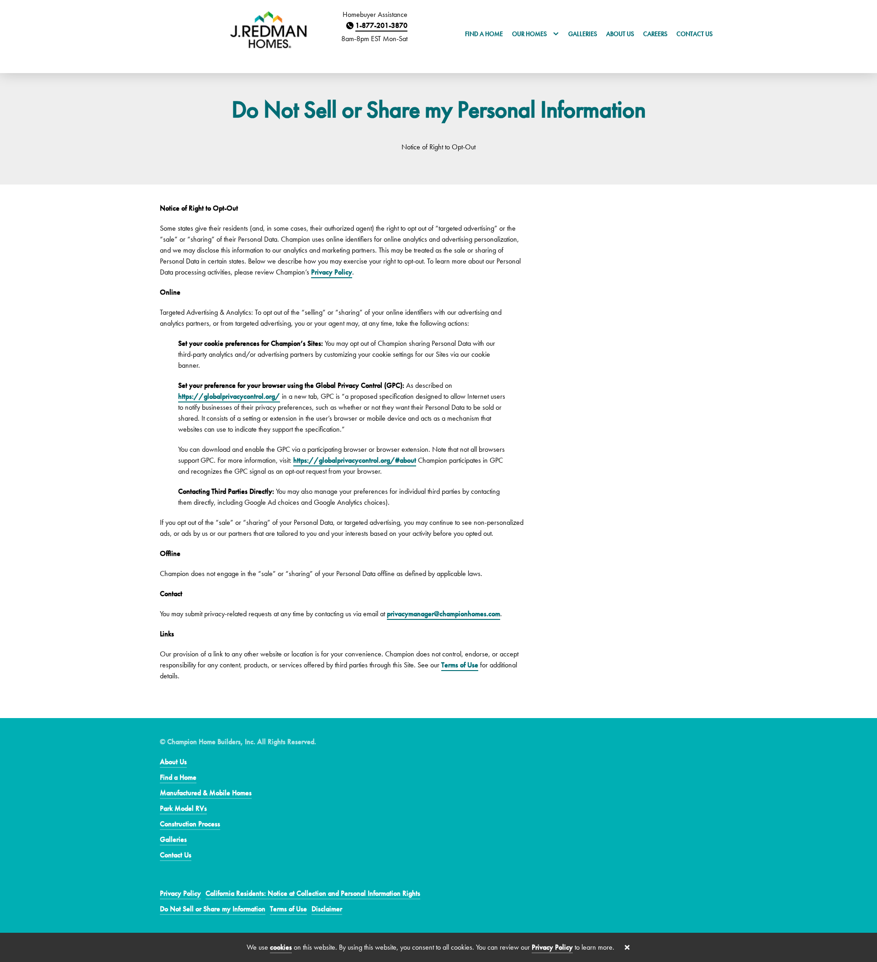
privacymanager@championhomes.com (443, 613)
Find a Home (484, 34)
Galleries (582, 34)
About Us (620, 34)
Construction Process (190, 824)
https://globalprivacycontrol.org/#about (354, 460)
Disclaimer (327, 909)
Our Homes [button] (530, 34)
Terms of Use (459, 665)
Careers (655, 34)
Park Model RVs (183, 808)
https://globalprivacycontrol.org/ (229, 396)
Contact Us (694, 34)
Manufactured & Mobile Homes (206, 793)
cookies (281, 947)
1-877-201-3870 (381, 25)
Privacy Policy (331, 272)
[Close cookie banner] (627, 947)
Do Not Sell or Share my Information (212, 909)
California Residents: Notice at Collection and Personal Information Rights (313, 893)
